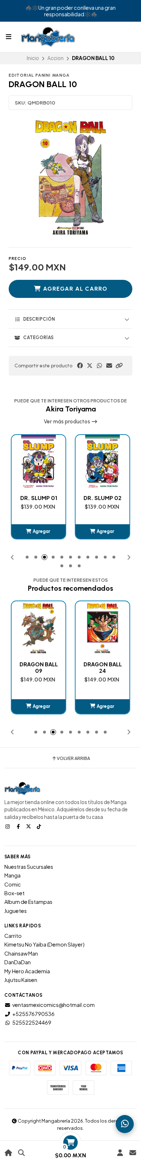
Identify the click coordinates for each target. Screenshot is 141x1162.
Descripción (39, 319)
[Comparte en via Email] (109, 365)
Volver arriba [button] (73, 758)
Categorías (38, 337)
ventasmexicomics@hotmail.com (53, 1004)
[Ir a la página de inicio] (8, 1152)
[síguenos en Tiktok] (40, 826)
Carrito (13, 935)
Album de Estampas (28, 901)
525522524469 (31, 1022)
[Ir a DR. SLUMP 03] (102, 462)
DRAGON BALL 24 (39, 667)
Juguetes (15, 910)
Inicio (33, 58)
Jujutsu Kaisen (20, 979)
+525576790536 (33, 1013)
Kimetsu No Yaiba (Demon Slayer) (44, 944)
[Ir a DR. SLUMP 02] (38, 462)
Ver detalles (102, 706)
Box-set (14, 893)
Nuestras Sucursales (28, 866)
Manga (12, 875)
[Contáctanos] (132, 1152)
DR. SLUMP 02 (38, 498)
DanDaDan (17, 962)
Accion (55, 58)
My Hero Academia (27, 971)
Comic (12, 884)
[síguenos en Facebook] (19, 826)
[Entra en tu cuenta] (120, 1152)
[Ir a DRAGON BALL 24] (38, 628)
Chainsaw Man (21, 953)
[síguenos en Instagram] (8, 826)
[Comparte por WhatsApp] (99, 365)
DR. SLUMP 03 (102, 498)
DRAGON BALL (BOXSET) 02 (103, 667)
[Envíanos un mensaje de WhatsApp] (125, 1124)
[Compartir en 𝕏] (89, 365)
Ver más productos (67, 421)
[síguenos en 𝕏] (29, 826)
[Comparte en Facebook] (80, 365)
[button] (119, 365)
